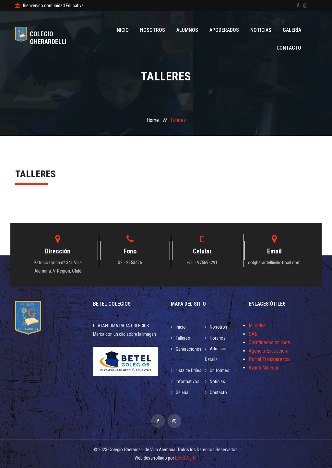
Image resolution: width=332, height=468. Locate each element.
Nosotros (152, 30)
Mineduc (257, 325)
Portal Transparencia (269, 359)
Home (153, 120)
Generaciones (188, 349)
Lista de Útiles (188, 370)
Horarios (218, 338)
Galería (292, 30)
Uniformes (219, 370)
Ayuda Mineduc (264, 368)
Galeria (182, 392)
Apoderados (224, 30)
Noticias (260, 30)
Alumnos (187, 30)
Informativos (187, 381)
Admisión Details (216, 354)
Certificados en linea (269, 342)
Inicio (122, 30)
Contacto (289, 48)
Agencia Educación (268, 351)
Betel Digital (186, 458)
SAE (253, 334)
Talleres (183, 338)
